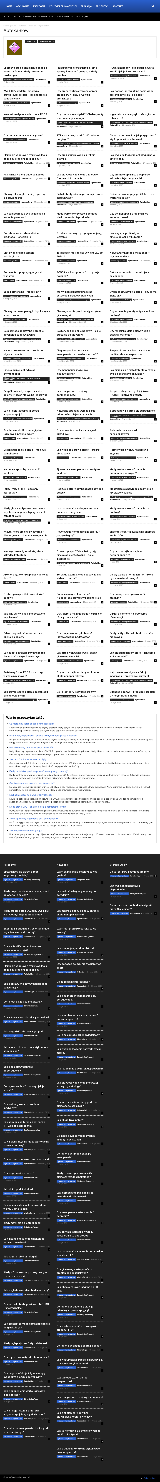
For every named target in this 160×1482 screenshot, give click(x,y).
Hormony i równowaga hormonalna (124, 76)
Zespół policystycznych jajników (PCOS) (19, 118)
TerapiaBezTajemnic (32, 954)
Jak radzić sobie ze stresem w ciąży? (28, 759)
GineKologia (29, 992)
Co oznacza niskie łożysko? (73, 981)
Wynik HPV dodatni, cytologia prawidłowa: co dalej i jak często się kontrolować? (25, 94)
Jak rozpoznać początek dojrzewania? (80, 1068)
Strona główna (9, 25)
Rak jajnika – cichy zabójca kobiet (23, 174)
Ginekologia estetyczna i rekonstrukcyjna (73, 182)
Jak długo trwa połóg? (70, 1120)
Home (8, 6)
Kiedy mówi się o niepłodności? (22, 1222)
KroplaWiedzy (30, 1021)
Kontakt (117, 6)
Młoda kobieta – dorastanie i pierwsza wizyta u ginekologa (75, 123)
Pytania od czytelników (13, 163)
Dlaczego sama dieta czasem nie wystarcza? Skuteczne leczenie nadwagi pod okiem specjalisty (46, 16)
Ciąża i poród (9, 280)
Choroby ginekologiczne (120, 163)
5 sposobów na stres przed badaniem (132, 410)
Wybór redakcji (150, 1478)
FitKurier (81, 972)
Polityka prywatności (63, 6)
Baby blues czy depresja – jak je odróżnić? (31, 747)
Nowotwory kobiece (11, 179)
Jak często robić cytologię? (20, 1256)
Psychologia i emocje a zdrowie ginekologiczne (75, 202)
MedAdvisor (82, 1073)
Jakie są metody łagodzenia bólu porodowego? (33, 818)
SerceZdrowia (83, 1259)
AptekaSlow (41, 79)
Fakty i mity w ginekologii (67, 103)
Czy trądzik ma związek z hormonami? (26, 1357)
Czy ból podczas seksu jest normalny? (26, 1159)
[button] (153, 6)
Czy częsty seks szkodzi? (19, 1173)
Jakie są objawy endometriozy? (75, 948)
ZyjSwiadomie (30, 1163)
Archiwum (22, 6)
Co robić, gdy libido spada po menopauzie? (31, 723)
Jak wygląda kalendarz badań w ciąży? (26, 1290)
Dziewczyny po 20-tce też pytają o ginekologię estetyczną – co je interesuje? (77, 555)
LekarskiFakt (29, 1246)
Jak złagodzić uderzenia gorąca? (26, 830)
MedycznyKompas (84, 1181)
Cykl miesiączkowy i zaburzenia (16, 296)
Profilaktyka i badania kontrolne (16, 103)
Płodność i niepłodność (13, 221)
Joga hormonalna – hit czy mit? (22, 291)
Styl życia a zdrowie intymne (68, 79)
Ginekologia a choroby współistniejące (18, 79)
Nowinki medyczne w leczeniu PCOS (25, 114)
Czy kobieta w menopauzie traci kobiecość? (32, 783)
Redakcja (86, 6)
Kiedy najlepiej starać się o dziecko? (25, 1343)
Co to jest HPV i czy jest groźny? (76, 691)
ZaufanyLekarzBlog (32, 879)
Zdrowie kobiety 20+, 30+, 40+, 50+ (124, 143)
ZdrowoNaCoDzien (32, 1055)
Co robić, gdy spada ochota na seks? (79, 1345)
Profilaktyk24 (29, 1149)
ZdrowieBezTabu (31, 899)
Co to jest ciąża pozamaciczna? (22, 1001)
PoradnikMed (29, 1094)
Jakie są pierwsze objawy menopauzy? (80, 1397)
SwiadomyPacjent (31, 1193)
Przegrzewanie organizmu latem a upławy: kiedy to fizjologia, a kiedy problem (77, 71)
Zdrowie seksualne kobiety (121, 99)
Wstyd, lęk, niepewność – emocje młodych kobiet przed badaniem (43, 735)
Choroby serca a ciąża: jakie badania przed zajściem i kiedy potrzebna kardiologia (25, 71)
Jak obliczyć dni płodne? (18, 1189)
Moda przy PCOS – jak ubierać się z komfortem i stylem (37, 806)
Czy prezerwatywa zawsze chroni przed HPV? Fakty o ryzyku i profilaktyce (77, 94)
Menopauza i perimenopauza (15, 140)
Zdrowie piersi (9, 438)
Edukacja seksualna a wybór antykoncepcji (31, 794)
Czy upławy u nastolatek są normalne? (26, 1017)
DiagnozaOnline (83, 879)
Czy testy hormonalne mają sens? (23, 135)
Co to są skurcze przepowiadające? (78, 1034)
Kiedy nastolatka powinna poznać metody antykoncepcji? (38, 771)
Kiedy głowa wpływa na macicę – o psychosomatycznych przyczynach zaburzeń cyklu (24, 512)
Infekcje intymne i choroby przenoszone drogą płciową (131, 122)
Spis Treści (102, 6)
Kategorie (39, 6)
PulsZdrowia (82, 1144)
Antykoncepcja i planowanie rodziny (124, 202)
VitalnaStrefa (29, 918)
